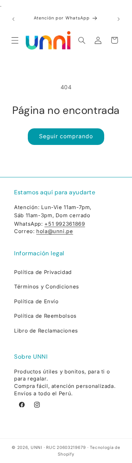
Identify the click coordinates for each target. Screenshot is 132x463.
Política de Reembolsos (45, 316)
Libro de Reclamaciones (46, 331)
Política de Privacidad (43, 272)
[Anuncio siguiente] (118, 19)
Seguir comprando (66, 136)
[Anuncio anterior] (13, 19)
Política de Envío (36, 301)
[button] (15, 40)
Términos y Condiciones (46, 287)
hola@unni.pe (54, 231)
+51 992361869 (64, 224)
